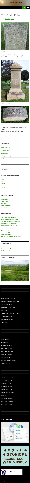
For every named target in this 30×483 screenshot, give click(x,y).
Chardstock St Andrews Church (8, 223)
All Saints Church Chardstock (8, 229)
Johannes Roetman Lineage (8, 298)
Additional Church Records (7, 227)
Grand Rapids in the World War (10, 313)
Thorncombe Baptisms (6, 234)
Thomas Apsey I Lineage (7, 345)
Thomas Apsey (4, 199)
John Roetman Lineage (7, 304)
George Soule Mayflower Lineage (9, 374)
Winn (2, 189)
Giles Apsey (4, 203)
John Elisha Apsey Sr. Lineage (8, 360)
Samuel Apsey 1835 (6, 205)
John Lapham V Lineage (6, 404)
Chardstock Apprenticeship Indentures (10, 221)
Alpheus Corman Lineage (7, 369)
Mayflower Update (5, 147)
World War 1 (4, 310)
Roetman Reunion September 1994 (9, 333)
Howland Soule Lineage (7, 389)
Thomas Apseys (4, 342)
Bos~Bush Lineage (5, 363)
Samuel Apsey (4, 201)
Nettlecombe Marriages (7, 230)
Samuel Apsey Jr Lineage (7, 351)
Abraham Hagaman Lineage (8, 413)
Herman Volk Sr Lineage (7, 325)
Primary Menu (28, 7)
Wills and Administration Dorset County (11, 236)
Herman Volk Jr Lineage (7, 328)
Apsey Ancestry (5, 339)
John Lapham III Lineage (7, 398)
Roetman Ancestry (6, 290)
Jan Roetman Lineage (6, 295)
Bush (2, 181)
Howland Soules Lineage (7, 392)
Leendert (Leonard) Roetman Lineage (10, 301)
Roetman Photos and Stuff (8, 307)
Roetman (3, 183)
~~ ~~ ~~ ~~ (3, 336)
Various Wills (4, 207)
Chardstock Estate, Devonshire (8, 248)
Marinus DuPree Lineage (7, 319)
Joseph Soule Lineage (6, 383)
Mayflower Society (5, 150)
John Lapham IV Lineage (7, 401)
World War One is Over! (8, 316)
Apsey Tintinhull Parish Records (9, 225)
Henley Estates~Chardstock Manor (9, 219)
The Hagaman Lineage (6, 156)
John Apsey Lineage (6, 357)
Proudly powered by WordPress (7, 481)
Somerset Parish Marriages (7, 232)
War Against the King (6, 250)
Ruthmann (3, 292)
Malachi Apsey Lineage (6, 354)
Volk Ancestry (4, 322)
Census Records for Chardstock (8, 217)
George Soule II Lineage (7, 377)
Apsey (2, 179)
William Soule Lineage (6, 380)
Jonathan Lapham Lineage (7, 407)
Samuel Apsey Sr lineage (7, 348)
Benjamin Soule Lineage (7, 386)
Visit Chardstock (5, 247)
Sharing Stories (4, 153)
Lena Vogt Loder (5, 331)
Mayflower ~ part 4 (5, 159)
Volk (2, 185)
